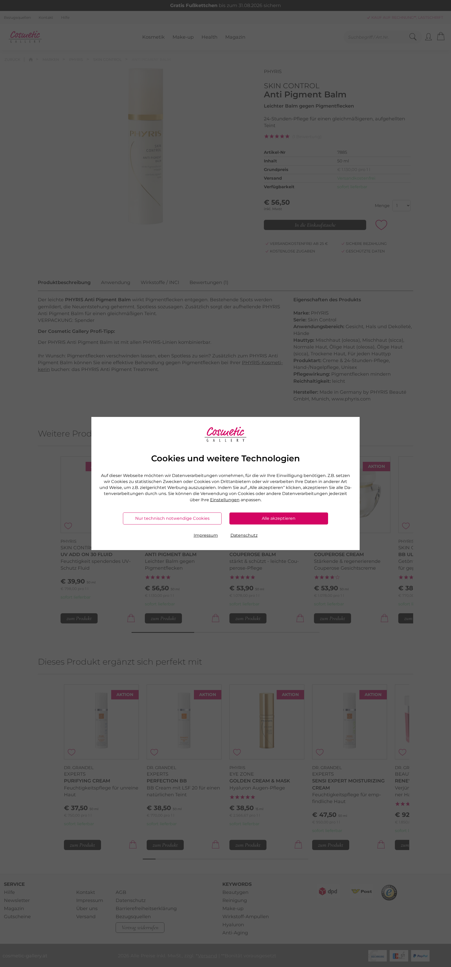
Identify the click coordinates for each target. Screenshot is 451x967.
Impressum (206, 535)
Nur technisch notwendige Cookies (172, 518)
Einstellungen (225, 499)
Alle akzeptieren (278, 518)
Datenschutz (244, 535)
